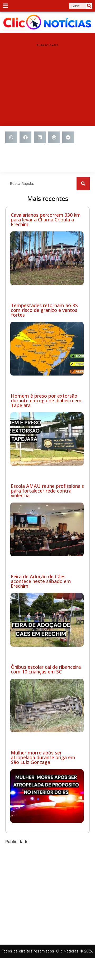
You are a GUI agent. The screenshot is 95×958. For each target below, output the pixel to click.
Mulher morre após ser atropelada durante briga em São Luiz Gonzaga (43, 757)
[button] (11, 137)
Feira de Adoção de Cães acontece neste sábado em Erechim (41, 581)
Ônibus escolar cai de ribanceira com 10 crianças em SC (46, 669)
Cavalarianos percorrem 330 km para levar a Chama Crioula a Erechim (46, 219)
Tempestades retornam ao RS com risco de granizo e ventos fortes (44, 310)
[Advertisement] (47, 83)
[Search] (89, 6)
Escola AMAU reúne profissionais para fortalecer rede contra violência (47, 491)
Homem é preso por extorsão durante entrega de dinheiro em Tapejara (46, 400)
